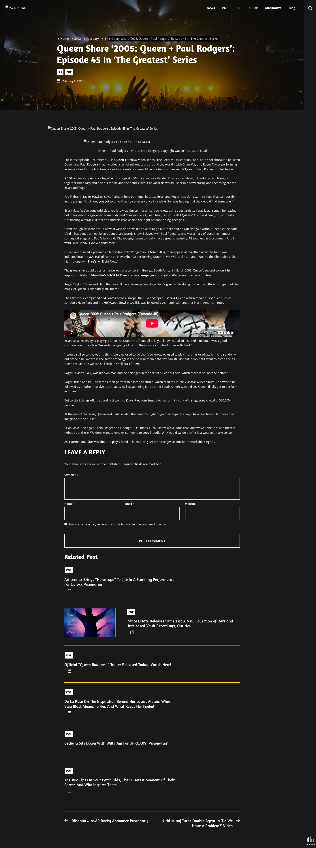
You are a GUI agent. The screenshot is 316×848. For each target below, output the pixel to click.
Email (129, 503)
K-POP (253, 8)
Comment (72, 474)
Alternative (273, 8)
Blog (292, 8)
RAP (238, 8)
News (211, 8)
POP (225, 8)
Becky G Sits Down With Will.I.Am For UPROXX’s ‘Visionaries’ (116, 743)
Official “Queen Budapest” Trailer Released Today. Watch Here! (117, 664)
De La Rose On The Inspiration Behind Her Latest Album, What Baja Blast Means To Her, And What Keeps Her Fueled (117, 704)
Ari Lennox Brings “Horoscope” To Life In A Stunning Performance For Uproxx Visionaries (119, 582)
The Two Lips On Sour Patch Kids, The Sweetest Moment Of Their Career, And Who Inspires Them (119, 782)
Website (190, 503)
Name (69, 503)
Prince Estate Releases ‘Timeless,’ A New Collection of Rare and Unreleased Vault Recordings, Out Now (180, 623)
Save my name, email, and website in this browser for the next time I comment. (118, 524)
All (60, 72)
